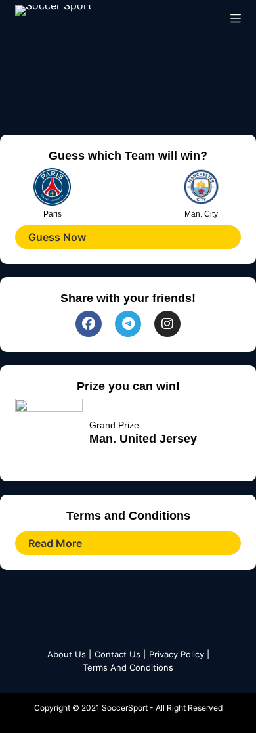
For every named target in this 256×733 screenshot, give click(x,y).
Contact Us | (120, 654)
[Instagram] (167, 324)
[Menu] (235, 18)
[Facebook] (88, 324)
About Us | (69, 654)
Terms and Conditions (128, 667)
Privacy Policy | (179, 654)
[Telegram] (128, 324)
